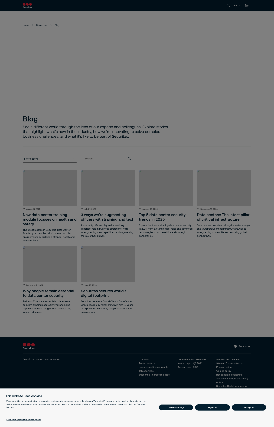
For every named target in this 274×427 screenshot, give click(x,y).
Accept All (249, 407)
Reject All (212, 407)
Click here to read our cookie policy (24, 419)
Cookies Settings (176, 407)
